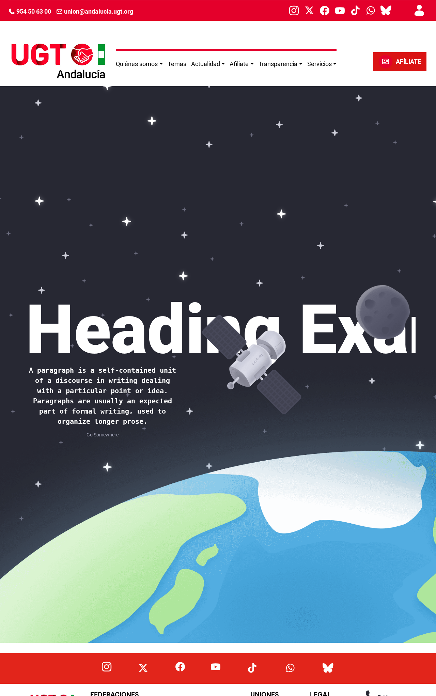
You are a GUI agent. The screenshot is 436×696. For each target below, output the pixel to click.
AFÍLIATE (408, 61)
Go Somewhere (103, 434)
